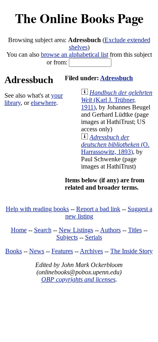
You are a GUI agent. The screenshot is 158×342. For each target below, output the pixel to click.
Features (62, 251)
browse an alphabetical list (74, 54)
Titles (135, 230)
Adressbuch (116, 78)
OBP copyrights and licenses (78, 279)
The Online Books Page (79, 18)
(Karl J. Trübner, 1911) (116, 100)
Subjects (67, 237)
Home (19, 230)
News (36, 251)
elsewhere (43, 102)
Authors (110, 230)
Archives (91, 251)
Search (42, 230)
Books (13, 251)
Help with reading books (37, 208)
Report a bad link (98, 208)
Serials (93, 237)
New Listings (76, 230)
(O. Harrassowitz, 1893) (115, 144)
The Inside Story (131, 251)
